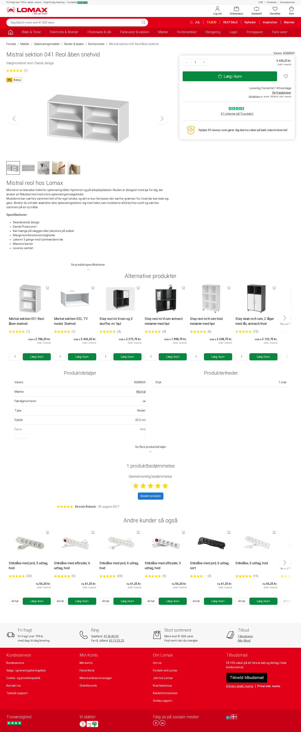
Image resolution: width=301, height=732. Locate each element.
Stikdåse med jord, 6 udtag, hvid (119, 565)
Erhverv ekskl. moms (239, 686)
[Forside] (10, 33)
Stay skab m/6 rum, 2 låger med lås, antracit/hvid (254, 321)
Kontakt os (13, 685)
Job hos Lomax (163, 678)
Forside (11, 44)
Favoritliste (87, 670)
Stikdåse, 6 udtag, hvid (251, 563)
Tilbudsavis (245, 636)
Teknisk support (17, 693)
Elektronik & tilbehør (64, 32)
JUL (197, 22)
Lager (233, 32)
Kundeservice (287, 2)
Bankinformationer (165, 693)
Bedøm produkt (150, 496)
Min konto (86, 663)
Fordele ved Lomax (165, 670)
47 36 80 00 (111, 636)
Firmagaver (255, 32)
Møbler (163, 32)
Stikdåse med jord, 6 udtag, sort (209, 565)
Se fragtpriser (281, 92)
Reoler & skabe (74, 44)
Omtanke (271, 2)
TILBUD (211, 22)
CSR (260, 2)
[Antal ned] (187, 62)
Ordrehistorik (88, 685)
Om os (157, 663)
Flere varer (279, 32)
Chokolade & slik (99, 32)
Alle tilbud (244, 640)
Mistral (141, 391)
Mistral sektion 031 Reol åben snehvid (26, 321)
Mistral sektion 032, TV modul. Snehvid (71, 321)
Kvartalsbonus (162, 685)
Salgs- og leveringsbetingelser (26, 670)
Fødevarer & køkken (134, 32)
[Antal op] (204, 62)
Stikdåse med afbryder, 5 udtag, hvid (163, 565)
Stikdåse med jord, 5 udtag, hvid (28, 565)
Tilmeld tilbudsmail (247, 677)
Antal (14, 601)
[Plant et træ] (92, 724)
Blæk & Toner (31, 32)
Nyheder (250, 22)
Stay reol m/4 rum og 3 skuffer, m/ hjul (116, 321)
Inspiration (270, 22)
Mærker (289, 22)
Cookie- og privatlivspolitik (23, 678)
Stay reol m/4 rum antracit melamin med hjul (164, 321)
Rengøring (213, 32)
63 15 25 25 (116, 640)
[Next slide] (285, 318)
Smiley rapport (162, 700)
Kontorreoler (96, 44)
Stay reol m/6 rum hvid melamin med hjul (206, 321)
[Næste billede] (162, 119)
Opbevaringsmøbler (47, 44)
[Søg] (143, 22)
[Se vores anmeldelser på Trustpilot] (14, 723)
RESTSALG (230, 22)
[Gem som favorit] (47, 287)
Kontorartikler (187, 32)
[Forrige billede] (14, 119)
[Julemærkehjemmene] (83, 724)
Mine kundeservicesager (96, 678)
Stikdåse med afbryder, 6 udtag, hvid (72, 565)
